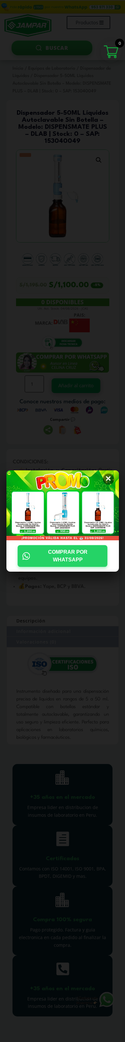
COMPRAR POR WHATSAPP (68, 555)
